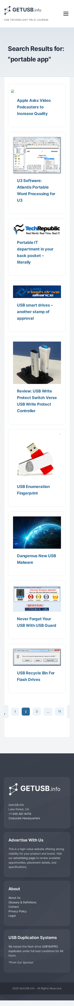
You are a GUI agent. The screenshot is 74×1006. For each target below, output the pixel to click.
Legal (12, 915)
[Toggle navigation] (66, 13)
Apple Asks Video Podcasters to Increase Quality (34, 107)
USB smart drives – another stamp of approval (35, 312)
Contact (13, 906)
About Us (14, 897)
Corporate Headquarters (24, 818)
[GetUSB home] (37, 789)
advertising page (24, 858)
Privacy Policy (17, 911)
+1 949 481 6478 (19, 813)
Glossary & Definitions (22, 902)
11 (59, 711)
